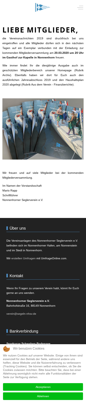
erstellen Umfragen (23, 258)
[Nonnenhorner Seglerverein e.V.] (42, 7)
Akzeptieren (43, 387)
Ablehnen (43, 396)
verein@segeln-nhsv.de (21, 313)
